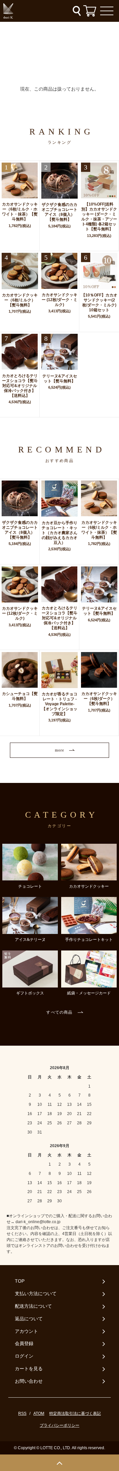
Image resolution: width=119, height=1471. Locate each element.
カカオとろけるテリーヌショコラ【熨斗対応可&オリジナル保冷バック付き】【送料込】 (19, 386)
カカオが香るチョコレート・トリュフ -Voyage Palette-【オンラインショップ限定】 (59, 704)
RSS (22, 1413)
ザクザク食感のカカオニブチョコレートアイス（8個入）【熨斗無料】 (59, 212)
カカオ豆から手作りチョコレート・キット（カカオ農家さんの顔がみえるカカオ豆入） (59, 533)
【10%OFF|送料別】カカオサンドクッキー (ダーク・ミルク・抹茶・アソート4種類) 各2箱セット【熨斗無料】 (99, 216)
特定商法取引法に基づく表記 (75, 1413)
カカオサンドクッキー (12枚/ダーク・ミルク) (59, 300)
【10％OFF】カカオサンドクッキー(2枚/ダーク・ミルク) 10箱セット (99, 302)
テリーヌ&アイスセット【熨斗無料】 (59, 378)
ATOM (38, 1413)
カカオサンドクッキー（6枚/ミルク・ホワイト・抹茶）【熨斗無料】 (19, 211)
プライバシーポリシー (59, 1425)
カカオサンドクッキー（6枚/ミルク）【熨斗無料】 (20, 300)
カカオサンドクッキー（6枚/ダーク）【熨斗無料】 (99, 699)
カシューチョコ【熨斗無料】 (19, 696)
